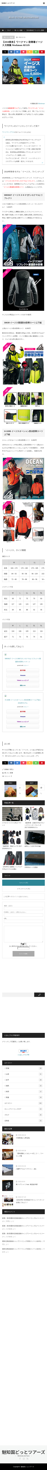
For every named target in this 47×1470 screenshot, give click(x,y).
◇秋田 (22, 1091)
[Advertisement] (23, 92)
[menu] (44, 3)
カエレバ (26, 665)
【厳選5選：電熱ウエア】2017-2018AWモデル (12, 847)
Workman (41, 103)
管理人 (12, 769)
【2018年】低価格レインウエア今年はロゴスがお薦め (12, 868)
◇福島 (22, 1086)
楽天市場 (22, 670)
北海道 (22, 1121)
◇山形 (22, 1074)
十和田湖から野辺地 (23, 1138)
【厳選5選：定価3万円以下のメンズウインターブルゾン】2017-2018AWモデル (35, 825)
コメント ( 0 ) (23, 883)
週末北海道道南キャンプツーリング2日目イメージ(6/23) (21, 1241)
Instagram (23, 1458)
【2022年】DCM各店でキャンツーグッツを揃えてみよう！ (30, 1201)
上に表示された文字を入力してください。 (23, 946)
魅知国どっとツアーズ (8, 3)
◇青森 (22, 1097)
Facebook (19, 1458)
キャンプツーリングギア (22, 1109)
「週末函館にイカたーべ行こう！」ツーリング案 (29, 1155)
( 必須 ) (8, 905)
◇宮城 (22, 1068)
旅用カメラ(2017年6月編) (33, 846)
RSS (27, 1458)
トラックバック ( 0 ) (23, 889)
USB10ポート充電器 (31, 867)
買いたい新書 (8, 37)
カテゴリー (22, 1103)
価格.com (23, 685)
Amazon (22, 675)
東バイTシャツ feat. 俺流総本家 (27, 1184)
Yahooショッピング (23, 680)
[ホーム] (3, 29)
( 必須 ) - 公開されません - (15, 912)
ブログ (22, 1115)
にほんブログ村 (23, 1055)
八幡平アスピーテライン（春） (26, 1169)
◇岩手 (22, 1080)
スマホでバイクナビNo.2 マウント (11, 824)
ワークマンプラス (8, 132)
